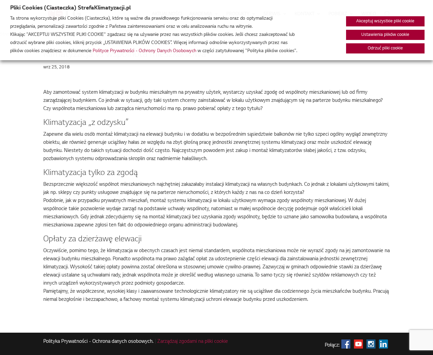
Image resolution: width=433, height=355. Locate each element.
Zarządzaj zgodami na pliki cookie (192, 342)
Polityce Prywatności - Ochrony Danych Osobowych (144, 51)
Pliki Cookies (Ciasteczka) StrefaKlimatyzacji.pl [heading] (70, 8)
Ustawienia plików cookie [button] (385, 34)
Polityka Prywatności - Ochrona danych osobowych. (98, 342)
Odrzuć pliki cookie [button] (385, 48)
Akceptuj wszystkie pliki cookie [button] (385, 21)
